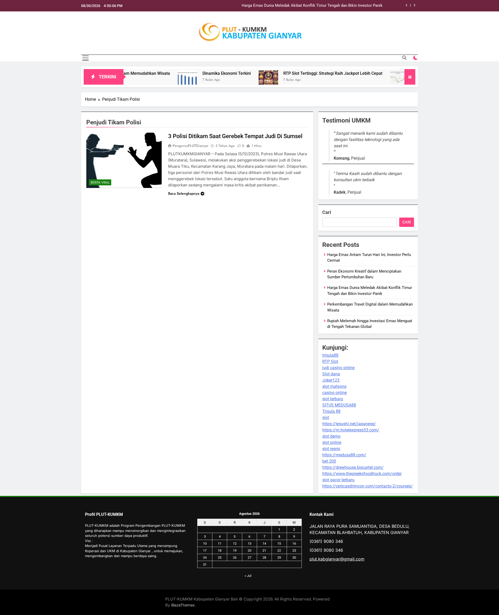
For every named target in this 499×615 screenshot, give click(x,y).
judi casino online (338, 367)
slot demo (331, 436)
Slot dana (331, 373)
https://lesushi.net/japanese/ (349, 423)
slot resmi (331, 448)
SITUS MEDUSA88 (339, 405)
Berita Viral (100, 182)
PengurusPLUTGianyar (190, 145)
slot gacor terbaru (338, 479)
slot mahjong (334, 386)
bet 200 (329, 461)
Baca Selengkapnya (183, 193)
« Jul (248, 576)
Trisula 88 (331, 411)
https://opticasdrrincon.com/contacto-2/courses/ (367, 486)
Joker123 (330, 380)
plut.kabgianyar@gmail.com (337, 559)
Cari (326, 212)
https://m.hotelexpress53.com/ (350, 430)
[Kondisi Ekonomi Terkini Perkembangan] (382, 80)
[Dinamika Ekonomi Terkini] (170, 80)
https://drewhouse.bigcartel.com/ (353, 467)
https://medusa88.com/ (344, 454)
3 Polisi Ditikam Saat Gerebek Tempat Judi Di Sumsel (235, 136)
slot (325, 417)
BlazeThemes (183, 605)
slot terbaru (332, 398)
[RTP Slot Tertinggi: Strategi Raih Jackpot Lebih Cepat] (250, 80)
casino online (334, 392)
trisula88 (330, 355)
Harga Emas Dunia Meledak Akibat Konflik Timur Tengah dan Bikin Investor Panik (312, 6)
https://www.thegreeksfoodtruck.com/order (362, 473)
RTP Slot (330, 361)
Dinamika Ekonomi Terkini (209, 73)
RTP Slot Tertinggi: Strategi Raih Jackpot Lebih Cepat (315, 73)
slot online (331, 442)
